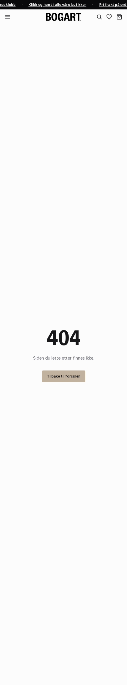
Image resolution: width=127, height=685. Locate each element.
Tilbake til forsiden (63, 376)
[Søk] (99, 17)
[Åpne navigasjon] (8, 17)
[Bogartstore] (63, 17)
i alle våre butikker (57, 4)
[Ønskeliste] (109, 17)
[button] (119, 17)
